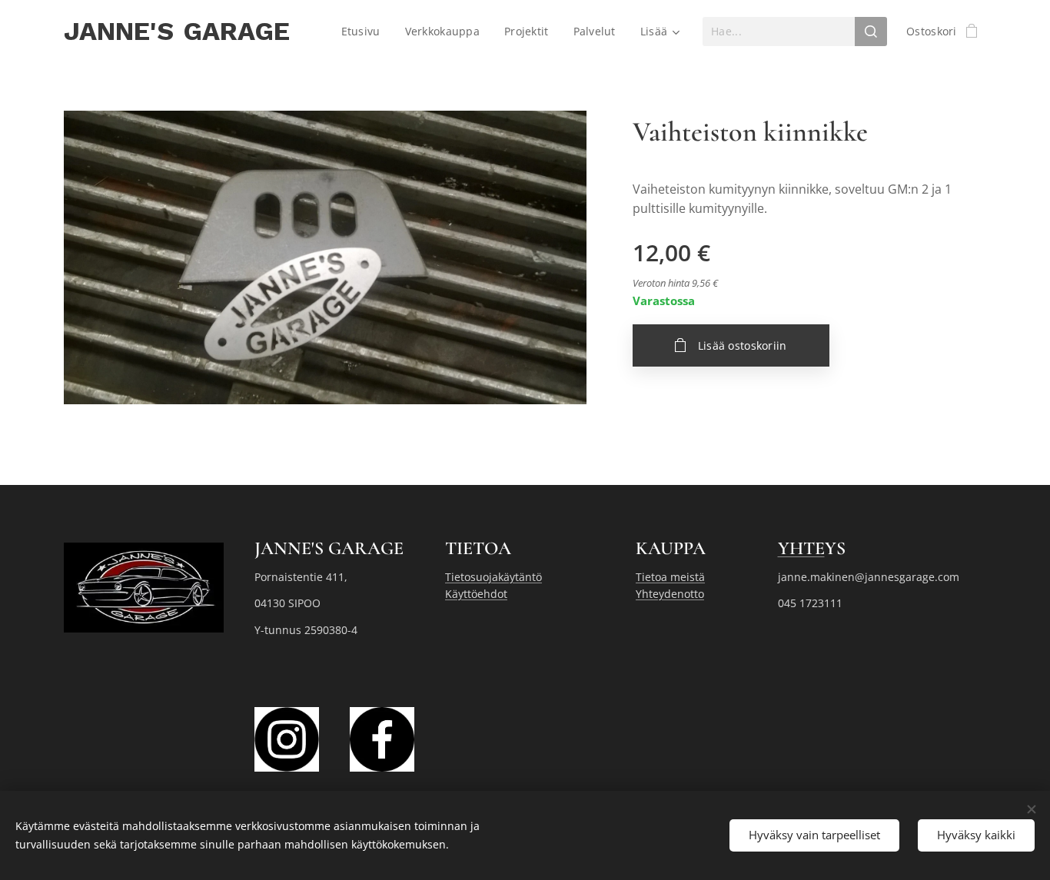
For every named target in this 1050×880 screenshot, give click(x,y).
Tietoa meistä (670, 577)
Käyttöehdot (476, 593)
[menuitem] (365, 31)
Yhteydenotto (670, 593)
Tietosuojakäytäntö (493, 577)
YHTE (801, 548)
